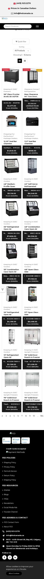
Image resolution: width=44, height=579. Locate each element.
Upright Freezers (31, 352)
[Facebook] (4, 557)
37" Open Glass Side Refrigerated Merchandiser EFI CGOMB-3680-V (32, 313)
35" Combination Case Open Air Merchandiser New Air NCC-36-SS (11, 270)
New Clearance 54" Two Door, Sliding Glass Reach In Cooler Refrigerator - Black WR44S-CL (31, 95)
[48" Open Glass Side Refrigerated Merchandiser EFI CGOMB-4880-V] (32, 252)
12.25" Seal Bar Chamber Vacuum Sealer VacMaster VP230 (10, 142)
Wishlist (7, 490)
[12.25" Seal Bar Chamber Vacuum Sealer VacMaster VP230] (11, 121)
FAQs (6, 499)
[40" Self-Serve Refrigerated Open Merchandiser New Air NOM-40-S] (32, 166)
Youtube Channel (10, 512)
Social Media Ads (10, 507)
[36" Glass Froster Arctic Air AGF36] (11, 77)
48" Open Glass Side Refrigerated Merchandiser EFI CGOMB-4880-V (32, 270)
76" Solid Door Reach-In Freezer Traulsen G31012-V (11, 399)
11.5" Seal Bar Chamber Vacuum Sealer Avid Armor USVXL (31, 142)
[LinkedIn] (15, 557)
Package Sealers (10, 138)
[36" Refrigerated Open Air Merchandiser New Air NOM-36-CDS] (11, 209)
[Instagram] (10, 557)
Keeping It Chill (10, 89)
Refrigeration (30, 91)
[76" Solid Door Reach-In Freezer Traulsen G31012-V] (11, 380)
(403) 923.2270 (23, 3)
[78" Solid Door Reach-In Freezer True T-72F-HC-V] (32, 337)
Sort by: (22, 47)
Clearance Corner (31, 89)
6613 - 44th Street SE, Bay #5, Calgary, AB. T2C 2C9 (23, 540)
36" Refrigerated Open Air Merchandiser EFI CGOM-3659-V (11, 313)
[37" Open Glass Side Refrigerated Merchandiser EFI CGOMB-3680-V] (32, 295)
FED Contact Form (11, 522)
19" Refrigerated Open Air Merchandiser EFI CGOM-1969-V (11, 356)
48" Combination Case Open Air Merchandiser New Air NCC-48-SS (32, 228)
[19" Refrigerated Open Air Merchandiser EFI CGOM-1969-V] (11, 337)
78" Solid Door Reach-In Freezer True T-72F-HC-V (32, 356)
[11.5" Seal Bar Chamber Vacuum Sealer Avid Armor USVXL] (32, 121)
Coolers (7, 181)
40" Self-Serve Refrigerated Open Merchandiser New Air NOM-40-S (32, 185)
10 (34, 416)
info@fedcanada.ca (23, 13)
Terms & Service (10, 471)
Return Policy (9, 476)
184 (41, 416)
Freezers (7, 91)
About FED (8, 527)
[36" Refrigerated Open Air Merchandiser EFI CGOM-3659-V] (11, 295)
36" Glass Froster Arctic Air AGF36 (12, 95)
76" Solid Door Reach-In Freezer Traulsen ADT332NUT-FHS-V (32, 399)
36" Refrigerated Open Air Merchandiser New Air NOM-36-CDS (11, 228)
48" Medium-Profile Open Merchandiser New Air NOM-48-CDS (11, 185)
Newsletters (9, 503)
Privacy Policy (9, 467)
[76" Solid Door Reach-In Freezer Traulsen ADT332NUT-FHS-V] (32, 380)
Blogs (6, 495)
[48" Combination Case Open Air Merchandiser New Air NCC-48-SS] (32, 209)
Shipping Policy (10, 463)
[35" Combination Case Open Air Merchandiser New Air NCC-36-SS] (11, 252)
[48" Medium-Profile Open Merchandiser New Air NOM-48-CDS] (11, 166)
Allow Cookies (14, 573)
